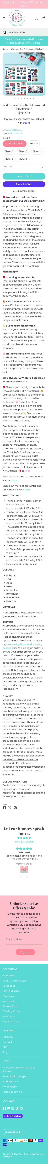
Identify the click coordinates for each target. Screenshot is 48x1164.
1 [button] (14, 98)
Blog (5, 1052)
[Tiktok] (17, 1108)
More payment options (24, 190)
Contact (7, 1042)
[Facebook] (4, 1108)
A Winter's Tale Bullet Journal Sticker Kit (28, 49)
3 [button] (21, 98)
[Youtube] (8, 1108)
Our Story (8, 1037)
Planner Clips (10, 1006)
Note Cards (9, 1016)
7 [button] (33, 98)
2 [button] (18, 98)
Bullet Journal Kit (15, 133)
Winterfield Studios (13, 130)
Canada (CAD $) (13, 1131)
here (14, 480)
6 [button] (30, 98)
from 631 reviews (24, 841)
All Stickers (9, 975)
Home (5, 49)
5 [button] (27, 98)
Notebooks (9, 985)
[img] (24, 838)
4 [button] (24, 98)
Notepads (8, 1001)
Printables (8, 996)
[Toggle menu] (4, 18)
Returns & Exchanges (14, 1076)
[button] (22, 876)
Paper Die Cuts (11, 1021)
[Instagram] (12, 1108)
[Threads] (21, 1108)
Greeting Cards (11, 1011)
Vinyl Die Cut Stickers (14, 980)
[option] (24, 41)
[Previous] (3, 98)
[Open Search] (4, 32)
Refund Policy (10, 1081)
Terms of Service (12, 1091)
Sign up (25, 952)
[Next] (44, 98)
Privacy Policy (10, 1086)
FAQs (5, 1047)
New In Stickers (11, 990)
